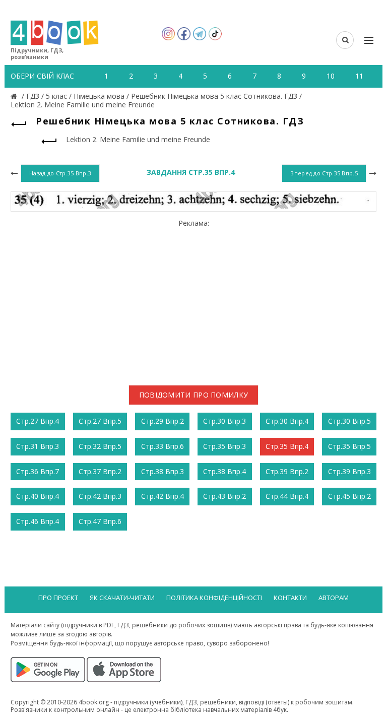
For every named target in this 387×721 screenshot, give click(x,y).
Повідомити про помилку (193, 395)
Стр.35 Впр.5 (349, 446)
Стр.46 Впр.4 (37, 521)
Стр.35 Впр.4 (287, 446)
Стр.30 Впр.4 (287, 421)
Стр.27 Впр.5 (100, 421)
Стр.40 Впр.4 (37, 496)
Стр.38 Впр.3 (162, 471)
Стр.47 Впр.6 (100, 521)
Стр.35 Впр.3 (224, 446)
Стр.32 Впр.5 (100, 446)
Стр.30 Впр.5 (349, 421)
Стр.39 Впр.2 (287, 471)
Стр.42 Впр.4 (162, 496)
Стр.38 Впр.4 (224, 471)
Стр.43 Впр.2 (224, 496)
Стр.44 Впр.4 (287, 496)
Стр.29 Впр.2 (162, 421)
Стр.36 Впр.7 (37, 471)
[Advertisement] (193, 298)
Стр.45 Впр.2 (349, 496)
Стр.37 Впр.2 (100, 471)
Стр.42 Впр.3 (100, 496)
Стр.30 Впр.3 (224, 421)
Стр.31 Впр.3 (37, 446)
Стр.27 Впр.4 (37, 421)
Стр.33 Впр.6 (162, 446)
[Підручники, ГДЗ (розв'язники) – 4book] (15, 96)
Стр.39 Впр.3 (349, 471)
